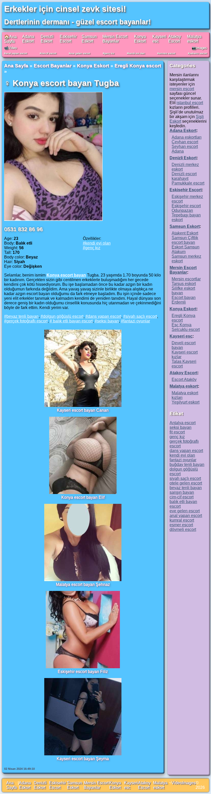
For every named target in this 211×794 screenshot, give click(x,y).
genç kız (109, 53)
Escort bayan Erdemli (184, 299)
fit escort (177, 432)
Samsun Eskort (89, 38)
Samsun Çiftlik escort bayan (185, 240)
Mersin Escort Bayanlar (114, 38)
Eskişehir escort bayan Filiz (83, 671)
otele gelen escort (186, 483)
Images (189, 783)
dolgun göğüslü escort (63, 316)
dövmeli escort (183, 529)
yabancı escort (198, 53)
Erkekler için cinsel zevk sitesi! (65, 8)
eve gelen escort (80, 53)
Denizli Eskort (47, 38)
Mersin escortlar (186, 279)
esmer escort (181, 525)
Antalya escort (183, 423)
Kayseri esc (181, 336)
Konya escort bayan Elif (82, 497)
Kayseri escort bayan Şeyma (83, 758)
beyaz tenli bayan (22, 316)
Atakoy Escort (174, 38)
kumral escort (182, 520)
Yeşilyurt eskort (185, 402)
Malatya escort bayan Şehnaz (83, 584)
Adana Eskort (28, 38)
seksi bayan (108, 321)
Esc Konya (181, 325)
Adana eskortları (186, 137)
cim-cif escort (48, 53)
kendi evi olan (136, 53)
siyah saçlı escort (141, 316)
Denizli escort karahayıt (184, 176)
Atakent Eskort (185, 233)
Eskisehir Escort (68, 38)
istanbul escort (190, 103)
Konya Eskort (140, 38)
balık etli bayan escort (72, 321)
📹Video (10, 48)
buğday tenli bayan (187, 464)
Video (176, 783)
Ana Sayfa (16, 65)
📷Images (199, 48)
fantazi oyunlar (136, 321)
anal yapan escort (16, 53)
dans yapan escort (104, 316)
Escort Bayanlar (53, 65)
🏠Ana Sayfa (10, 39)
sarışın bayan (182, 492)
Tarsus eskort (184, 283)
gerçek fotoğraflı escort (27, 321)
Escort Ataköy (184, 379)
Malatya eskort (194, 38)
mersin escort (182, 89)
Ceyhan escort (185, 142)
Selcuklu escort (186, 329)
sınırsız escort (167, 53)
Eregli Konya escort (138, 65)
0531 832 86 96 (23, 229)
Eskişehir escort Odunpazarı (186, 208)
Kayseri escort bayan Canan (83, 410)
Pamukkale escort (188, 183)
